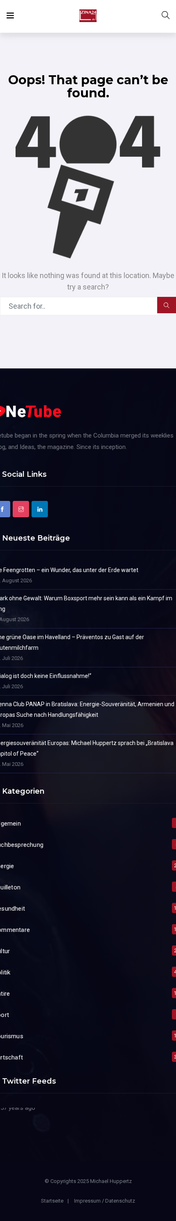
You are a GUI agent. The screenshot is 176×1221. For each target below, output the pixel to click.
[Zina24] (87, 16)
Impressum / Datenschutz (104, 1201)
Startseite (52, 1201)
